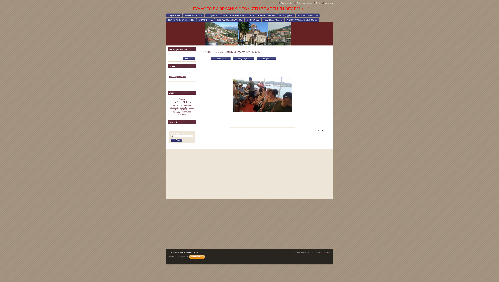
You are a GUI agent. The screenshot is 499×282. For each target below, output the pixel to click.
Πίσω (319, 130)
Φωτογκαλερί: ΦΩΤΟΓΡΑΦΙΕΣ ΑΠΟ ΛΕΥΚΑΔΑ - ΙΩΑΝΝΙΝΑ (237, 52)
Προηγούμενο (221, 59)
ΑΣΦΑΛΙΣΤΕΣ (185, 110)
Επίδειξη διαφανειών (244, 59)
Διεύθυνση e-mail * (178, 134)
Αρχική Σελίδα (206, 52)
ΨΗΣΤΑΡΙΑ (182, 114)
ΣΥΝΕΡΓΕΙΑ (182, 102)
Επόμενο (266, 59)
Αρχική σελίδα (286, 3)
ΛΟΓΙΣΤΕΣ (183, 108)
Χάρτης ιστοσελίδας (304, 3)
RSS (318, 3)
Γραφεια (182, 99)
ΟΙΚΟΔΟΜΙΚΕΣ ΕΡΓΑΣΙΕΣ (182, 112)
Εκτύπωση (329, 3)
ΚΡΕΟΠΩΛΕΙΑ (177, 105)
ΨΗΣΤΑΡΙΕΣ (187, 105)
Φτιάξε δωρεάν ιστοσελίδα (179, 257)
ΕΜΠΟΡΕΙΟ (174, 108)
